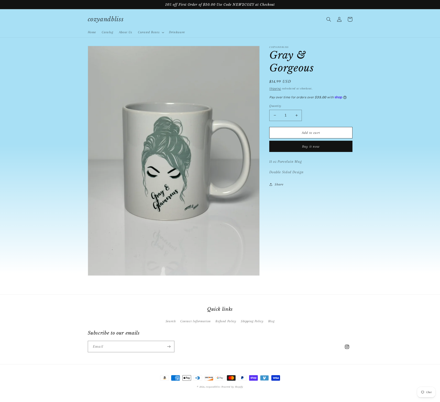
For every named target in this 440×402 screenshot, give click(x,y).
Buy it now (311, 146)
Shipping (275, 88)
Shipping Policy (252, 321)
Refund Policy (225, 321)
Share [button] (279, 184)
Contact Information (195, 321)
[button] (150, 32)
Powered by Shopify (232, 386)
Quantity (275, 105)
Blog (271, 321)
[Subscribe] (168, 346)
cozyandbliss (213, 386)
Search (171, 321)
